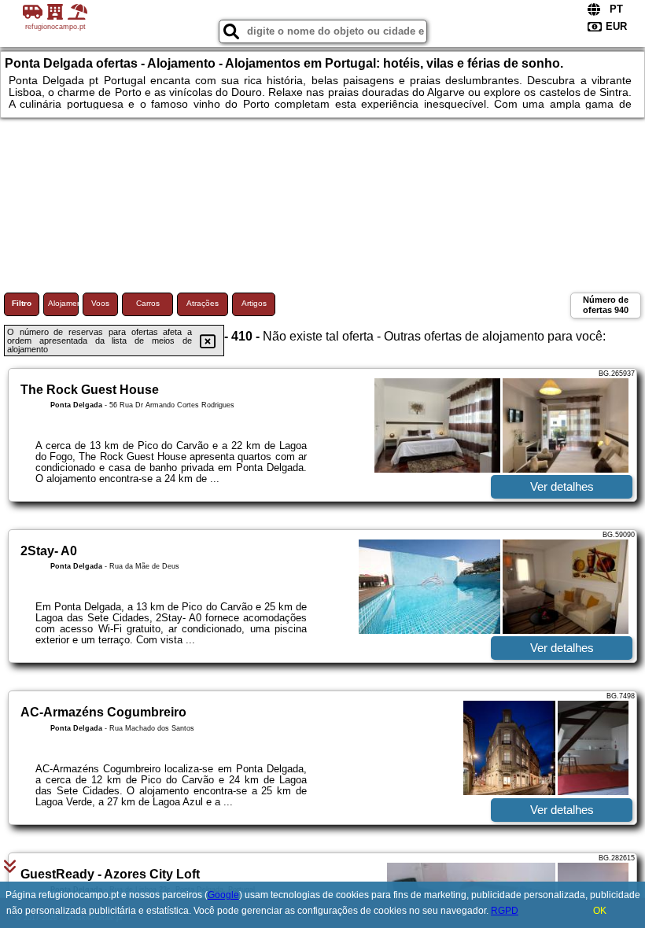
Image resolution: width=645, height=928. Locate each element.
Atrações (202, 303)
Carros (148, 303)
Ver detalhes (562, 486)
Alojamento (63, 303)
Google (223, 894)
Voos (100, 303)
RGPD (504, 910)
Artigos (254, 303)
